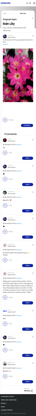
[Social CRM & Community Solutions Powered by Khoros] (28, 390)
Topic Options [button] (29, 18)
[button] (30, 35)
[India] (5, 3)
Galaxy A (5, 44)
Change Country (7, 410)
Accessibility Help (7, 396)
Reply (27, 158)
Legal (3, 407)
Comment (27, 125)
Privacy (3, 403)
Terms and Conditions (9, 400)
